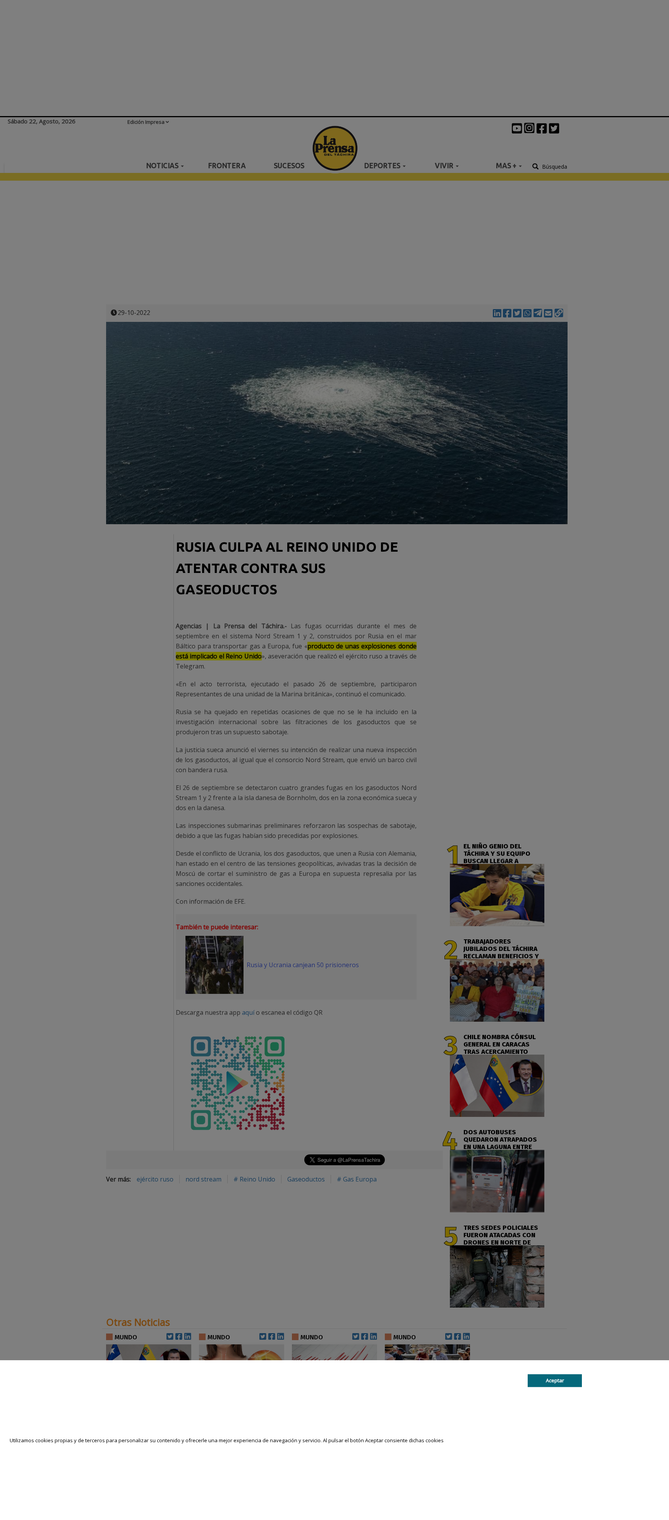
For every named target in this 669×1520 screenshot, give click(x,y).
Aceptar (555, 1380)
